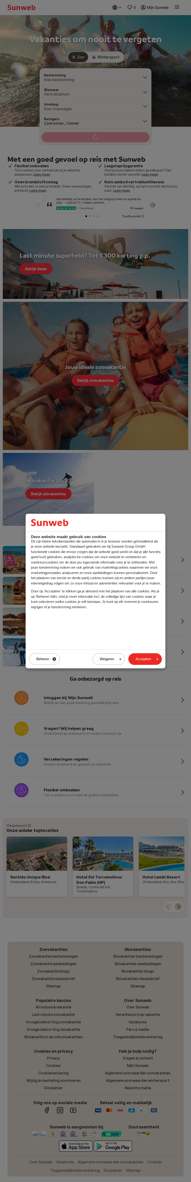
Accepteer (143, 659)
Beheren (42, 659)
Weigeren (107, 659)
